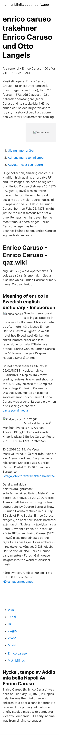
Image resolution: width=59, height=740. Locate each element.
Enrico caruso (17, 653)
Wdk (11, 609)
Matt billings (16, 660)
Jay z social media (15, 410)
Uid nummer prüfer (21, 150)
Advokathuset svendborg (25, 164)
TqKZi (12, 617)
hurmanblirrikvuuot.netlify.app (26, 4)
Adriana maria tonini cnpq (26, 157)
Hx (10, 624)
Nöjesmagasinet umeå (18, 581)
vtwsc (12, 638)
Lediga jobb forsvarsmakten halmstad (29, 476)
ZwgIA (12, 631)
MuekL (12, 645)
